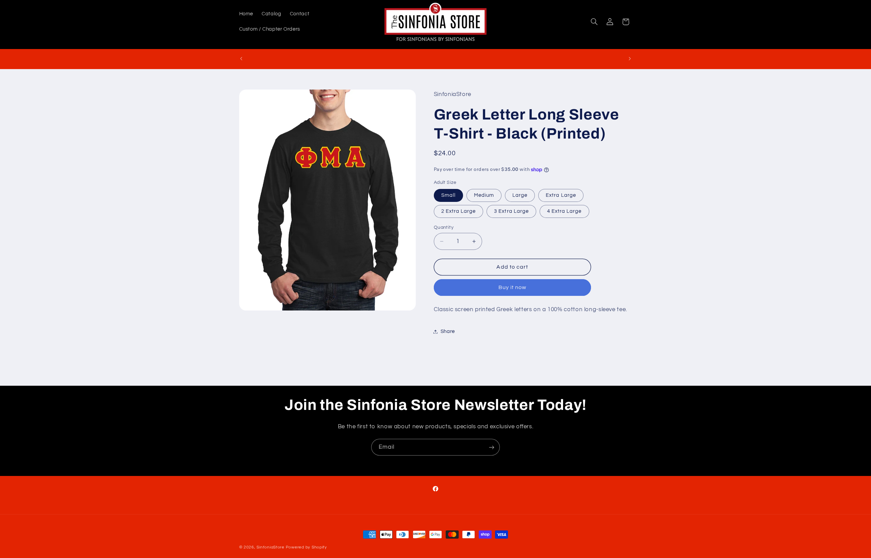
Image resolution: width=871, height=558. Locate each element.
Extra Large (561, 195)
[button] (594, 22)
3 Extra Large (511, 211)
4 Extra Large (564, 211)
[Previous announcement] (241, 59)
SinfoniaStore (270, 547)
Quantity (444, 227)
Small (448, 195)
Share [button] (448, 331)
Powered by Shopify (306, 547)
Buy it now (512, 287)
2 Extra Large (458, 211)
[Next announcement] (629, 59)
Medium (484, 195)
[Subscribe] (491, 447)
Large (519, 195)
